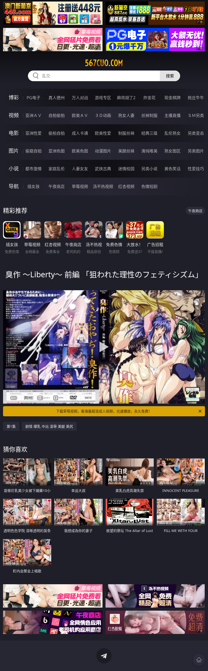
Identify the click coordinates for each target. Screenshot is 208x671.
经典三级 (149, 133)
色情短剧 (149, 186)
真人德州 (56, 97)
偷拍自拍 (56, 133)
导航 (14, 186)
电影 (14, 133)
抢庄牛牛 (196, 97)
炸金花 (149, 97)
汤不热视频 (103, 186)
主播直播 (172, 115)
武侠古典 (103, 168)
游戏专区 (103, 97)
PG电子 (33, 97)
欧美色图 (80, 151)
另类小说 (149, 168)
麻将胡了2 (126, 97)
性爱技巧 (196, 168)
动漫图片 (103, 151)
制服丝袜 (126, 133)
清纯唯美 (149, 151)
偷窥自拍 (33, 151)
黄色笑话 (172, 168)
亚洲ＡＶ (33, 115)
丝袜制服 (149, 115)
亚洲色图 (56, 151)
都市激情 (33, 168)
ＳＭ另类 (196, 115)
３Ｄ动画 (103, 115)
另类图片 (196, 151)
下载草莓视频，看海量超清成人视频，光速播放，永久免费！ (104, 411)
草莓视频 (80, 186)
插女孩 (33, 186)
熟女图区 (172, 151)
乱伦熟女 (172, 133)
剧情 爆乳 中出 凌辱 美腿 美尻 (49, 426)
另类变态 (196, 133)
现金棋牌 (172, 97)
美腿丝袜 (126, 151)
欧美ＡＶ (80, 115)
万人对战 (80, 97)
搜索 (170, 76)
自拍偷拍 (56, 115)
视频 (14, 115)
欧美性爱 (103, 133)
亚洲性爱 (33, 133)
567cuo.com (104, 63)
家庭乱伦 (56, 168)
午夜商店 (56, 186)
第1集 (11, 426)
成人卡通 (80, 133)
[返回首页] (199, 660)
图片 (14, 150)
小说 (14, 168)
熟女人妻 (126, 115)
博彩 (14, 97)
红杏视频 (126, 186)
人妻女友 (80, 168)
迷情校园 (126, 168)
